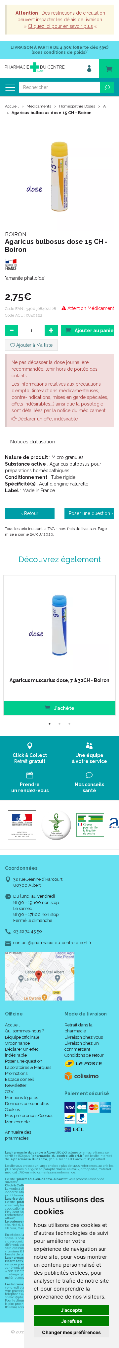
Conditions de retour (84, 1055)
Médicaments (38, 106)
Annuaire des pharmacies (18, 1135)
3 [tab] (69, 723)
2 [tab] (59, 723)
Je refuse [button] (71, 1321)
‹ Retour (29, 513)
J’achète (63, 708)
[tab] (59, 441)
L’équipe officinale (22, 1037)
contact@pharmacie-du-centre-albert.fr (52, 943)
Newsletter (15, 1085)
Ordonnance (17, 1043)
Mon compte (17, 1121)
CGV (9, 1091)
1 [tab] (49, 723)
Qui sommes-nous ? (24, 1030)
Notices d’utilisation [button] (32, 442)
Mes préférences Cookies (29, 1115)
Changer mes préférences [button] (71, 1332)
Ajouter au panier (94, 330)
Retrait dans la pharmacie (78, 1027)
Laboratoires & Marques (28, 1067)
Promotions (16, 1073)
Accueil (12, 106)
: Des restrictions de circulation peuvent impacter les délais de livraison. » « (60, 19)
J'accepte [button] (71, 1310)
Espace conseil (19, 1079)
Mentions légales (21, 1097)
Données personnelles (27, 1103)
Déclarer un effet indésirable (48, 418)
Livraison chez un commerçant (81, 1046)
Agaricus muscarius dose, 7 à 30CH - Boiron (59, 680)
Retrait (30, 758)
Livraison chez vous (83, 1037)
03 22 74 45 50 (27, 931)
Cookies (12, 1109)
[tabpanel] (59, 645)
